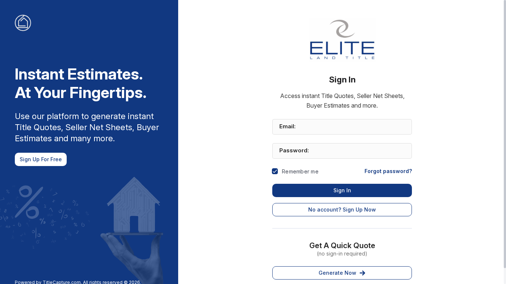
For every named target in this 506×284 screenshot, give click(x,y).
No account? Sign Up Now (342, 209)
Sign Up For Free (41, 159)
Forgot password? (388, 171)
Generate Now (337, 273)
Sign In (342, 190)
